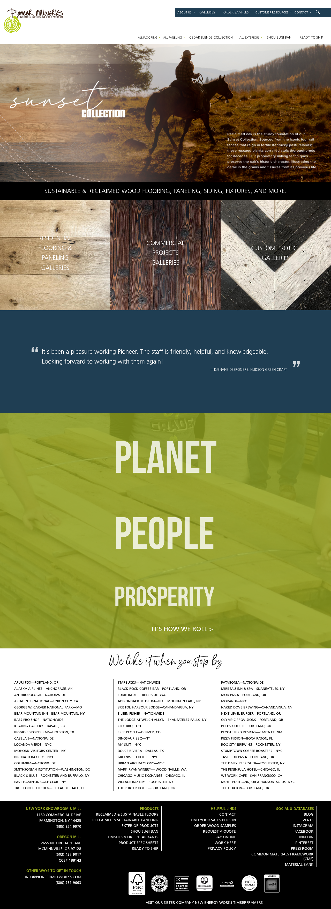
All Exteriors (249, 37)
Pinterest (304, 842)
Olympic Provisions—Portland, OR (252, 720)
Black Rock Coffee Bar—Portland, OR (152, 688)
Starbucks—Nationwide (139, 682)
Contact (301, 12)
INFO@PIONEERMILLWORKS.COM (53, 877)
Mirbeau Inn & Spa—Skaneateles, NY (253, 688)
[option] (165, 113)
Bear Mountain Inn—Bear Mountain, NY (49, 713)
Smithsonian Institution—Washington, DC (52, 769)
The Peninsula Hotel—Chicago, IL (250, 769)
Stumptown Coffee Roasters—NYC (251, 751)
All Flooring (147, 37)
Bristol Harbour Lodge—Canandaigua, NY (156, 707)
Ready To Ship (145, 848)
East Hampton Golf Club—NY (40, 782)
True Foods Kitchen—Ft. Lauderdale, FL (49, 788)
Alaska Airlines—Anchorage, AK (43, 688)
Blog (308, 814)
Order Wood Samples (215, 825)
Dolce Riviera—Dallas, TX (141, 751)
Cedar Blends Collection (211, 37)
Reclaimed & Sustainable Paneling (125, 820)
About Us (184, 12)
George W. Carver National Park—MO (48, 707)
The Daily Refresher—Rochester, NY (253, 763)
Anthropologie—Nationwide (40, 695)
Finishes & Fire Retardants (133, 837)
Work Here (225, 842)
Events (306, 820)
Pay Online (225, 837)
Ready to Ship (311, 37)
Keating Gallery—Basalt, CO (39, 726)
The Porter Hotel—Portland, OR (146, 788)
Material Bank (299, 864)
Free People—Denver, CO (139, 732)
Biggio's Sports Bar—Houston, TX (44, 732)
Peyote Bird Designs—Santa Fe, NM (251, 732)
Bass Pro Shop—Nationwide (38, 720)
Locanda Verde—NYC (32, 744)
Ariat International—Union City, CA (46, 701)
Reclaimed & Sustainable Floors (127, 814)
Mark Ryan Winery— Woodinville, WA (152, 769)
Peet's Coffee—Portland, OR (246, 726)
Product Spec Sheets (138, 842)
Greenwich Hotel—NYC (138, 757)
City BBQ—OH (129, 726)
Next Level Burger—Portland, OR (251, 713)
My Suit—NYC (129, 744)
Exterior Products (140, 825)
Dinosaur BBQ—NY (134, 738)
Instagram (303, 825)
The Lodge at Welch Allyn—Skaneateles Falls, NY (162, 720)
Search (321, 12)
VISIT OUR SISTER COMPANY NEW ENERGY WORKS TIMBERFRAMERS (204, 902)
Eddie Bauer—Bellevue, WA (142, 695)
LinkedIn (305, 837)
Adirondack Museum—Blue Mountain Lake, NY (159, 701)
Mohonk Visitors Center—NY (40, 751)
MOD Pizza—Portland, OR (243, 695)
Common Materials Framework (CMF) (282, 856)
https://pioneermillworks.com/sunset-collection (165, 113)
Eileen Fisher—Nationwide (141, 713)
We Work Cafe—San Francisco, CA (251, 775)
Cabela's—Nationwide (34, 738)
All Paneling (172, 37)
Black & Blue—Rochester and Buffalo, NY (51, 775)
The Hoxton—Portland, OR (245, 788)
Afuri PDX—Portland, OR (36, 682)
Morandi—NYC (234, 701)
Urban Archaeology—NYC (141, 763)
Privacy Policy (222, 848)
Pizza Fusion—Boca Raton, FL (247, 738)
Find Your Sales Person (213, 820)
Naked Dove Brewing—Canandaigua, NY (256, 707)
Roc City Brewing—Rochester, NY (251, 744)
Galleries (207, 12)
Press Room (302, 848)
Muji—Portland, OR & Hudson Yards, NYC (258, 782)
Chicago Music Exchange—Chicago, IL (151, 775)
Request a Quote (219, 831)
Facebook (304, 831)
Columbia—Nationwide (35, 763)
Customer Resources (271, 12)
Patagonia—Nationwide (242, 682)
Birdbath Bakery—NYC (34, 757)
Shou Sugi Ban (279, 37)
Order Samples (236, 12)
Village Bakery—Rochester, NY (146, 782)
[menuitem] (321, 12)
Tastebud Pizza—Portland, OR (247, 757)
